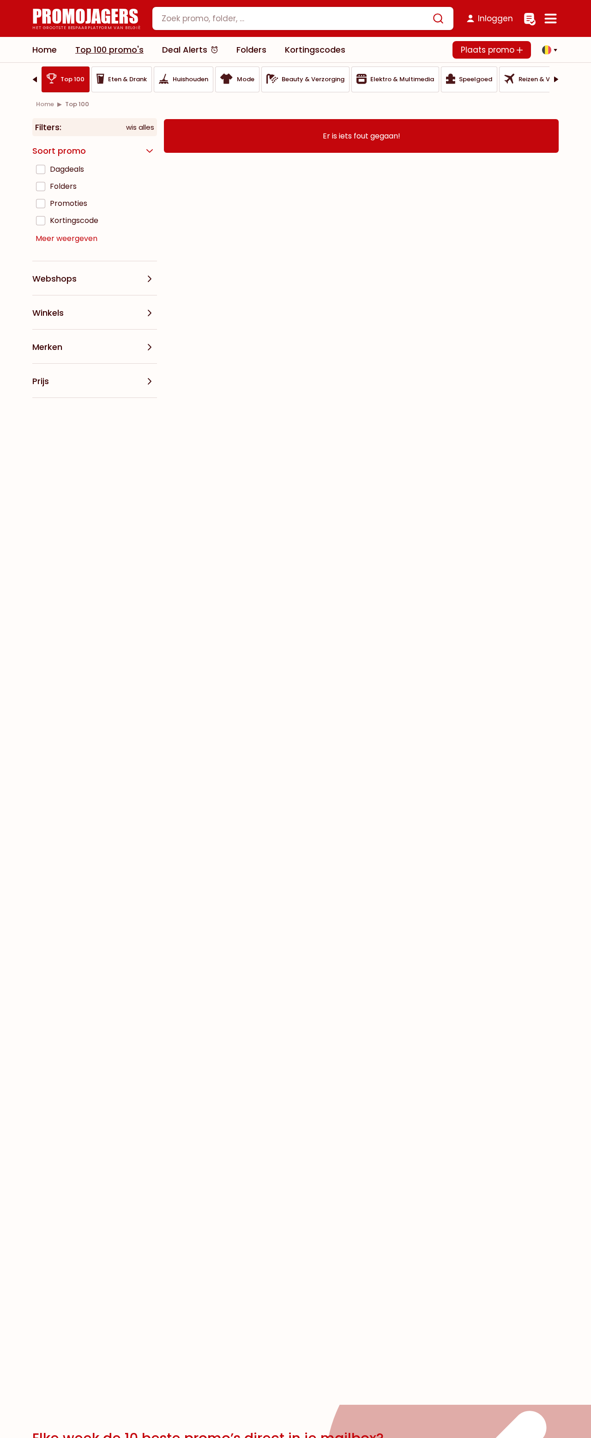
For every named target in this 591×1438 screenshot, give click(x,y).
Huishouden (190, 79)
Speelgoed (475, 79)
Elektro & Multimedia (402, 79)
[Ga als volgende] (556, 79)
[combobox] (302, 18)
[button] (547, 50)
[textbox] (295, 18)
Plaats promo (489, 49)
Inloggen (495, 18)
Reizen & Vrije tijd (544, 79)
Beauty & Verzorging (313, 79)
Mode (245, 79)
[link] (45, 104)
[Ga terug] (34, 79)
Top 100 (72, 79)
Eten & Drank (127, 79)
